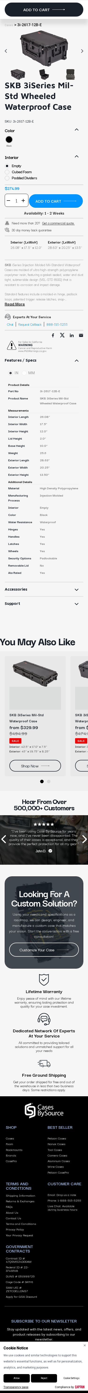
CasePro (11, 1160)
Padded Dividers (24, 177)
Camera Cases (57, 1155)
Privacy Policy (15, 1229)
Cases (10, 1138)
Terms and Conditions (21, 1223)
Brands (11, 1155)
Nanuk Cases (56, 1143)
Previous (7, 51)
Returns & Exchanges (20, 1201)
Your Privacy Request (19, 1235)
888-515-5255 (57, 324)
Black (9, 146)
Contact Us (13, 1218)
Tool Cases (55, 1149)
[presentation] (3, 840)
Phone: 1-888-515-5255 (64, 1200)
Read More (15, 304)
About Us (12, 1212)
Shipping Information (20, 1195)
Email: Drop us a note (62, 1194)
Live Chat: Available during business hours (62, 1207)
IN (16, 373)
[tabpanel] (44, 48)
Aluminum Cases (59, 1160)
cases (9, 25)
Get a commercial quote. (58, 223)
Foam (9, 1143)
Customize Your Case (36, 949)
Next (81, 51)
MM (31, 373)
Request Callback (30, 324)
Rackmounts (14, 1149)
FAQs (9, 1206)
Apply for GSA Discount (21, 1296)
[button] (41, 781)
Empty (16, 165)
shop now (29, 765)
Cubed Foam (21, 171)
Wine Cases (56, 1166)
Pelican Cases (57, 1138)
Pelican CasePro (58, 1172)
